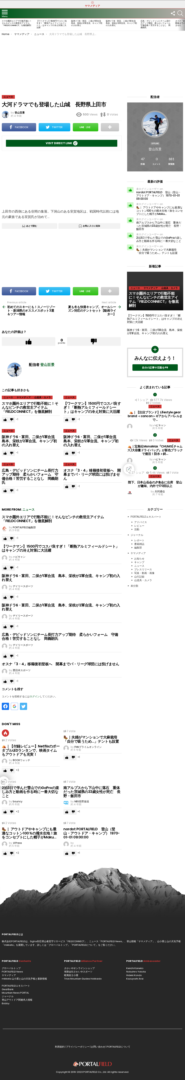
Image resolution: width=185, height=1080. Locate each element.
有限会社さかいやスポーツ (78, 971)
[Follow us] (173, 13)
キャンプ (139, 562)
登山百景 (155, 149)
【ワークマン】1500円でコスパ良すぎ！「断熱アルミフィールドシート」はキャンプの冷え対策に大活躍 (51, 24)
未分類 (134, 585)
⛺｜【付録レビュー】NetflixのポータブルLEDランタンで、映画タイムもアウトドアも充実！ (31, 750)
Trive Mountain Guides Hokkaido (83, 978)
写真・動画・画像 (144, 573)
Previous (2, 24)
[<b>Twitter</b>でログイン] (23, 706)
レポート (139, 540)
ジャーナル (137, 535)
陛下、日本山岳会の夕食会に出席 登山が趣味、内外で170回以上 (155, 484)
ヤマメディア (92, 5)
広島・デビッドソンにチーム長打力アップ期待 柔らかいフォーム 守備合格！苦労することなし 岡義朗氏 (156, 24)
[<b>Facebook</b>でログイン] (5, 706)
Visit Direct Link (59, 143)
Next (183, 24)
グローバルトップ (58, 945)
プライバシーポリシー (77, 1046)
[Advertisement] (92, 62)
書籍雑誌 (139, 544)
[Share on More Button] (110, 127)
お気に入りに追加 (91, 225)
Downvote (94, 341)
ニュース (8, 397)
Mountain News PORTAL (15, 992)
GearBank (8, 989)
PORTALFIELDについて (84, 945)
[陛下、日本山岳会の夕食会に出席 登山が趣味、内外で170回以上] (155, 469)
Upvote (28, 341)
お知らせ (139, 558)
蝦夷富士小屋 (71, 975)
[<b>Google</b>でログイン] (14, 706)
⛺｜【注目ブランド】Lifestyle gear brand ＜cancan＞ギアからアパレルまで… (155, 416)
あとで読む (31, 225)
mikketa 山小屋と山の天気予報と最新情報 (24, 978)
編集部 (138, 547)
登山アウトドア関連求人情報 (17, 1000)
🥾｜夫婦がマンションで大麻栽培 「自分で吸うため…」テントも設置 (92, 739)
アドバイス (140, 522)
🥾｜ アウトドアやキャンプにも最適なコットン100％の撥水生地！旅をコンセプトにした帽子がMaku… (29, 833)
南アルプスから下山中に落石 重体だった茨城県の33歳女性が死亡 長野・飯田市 (92, 791)
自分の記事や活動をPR (155, 367)
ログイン (35, 696)
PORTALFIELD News (12, 971)
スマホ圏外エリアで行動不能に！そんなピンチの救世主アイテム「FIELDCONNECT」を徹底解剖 (17, 23)
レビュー (139, 525)
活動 (136, 529)
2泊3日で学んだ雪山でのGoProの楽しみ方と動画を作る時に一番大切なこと (30, 791)
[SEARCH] (180, 13)
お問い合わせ (98, 1046)
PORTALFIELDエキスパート (146, 516)
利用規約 (59, 1046)
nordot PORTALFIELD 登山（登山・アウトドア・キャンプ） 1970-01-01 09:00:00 (91, 833)
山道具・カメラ (42, 397)
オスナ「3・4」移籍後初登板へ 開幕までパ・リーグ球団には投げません (92, 474)
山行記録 (139, 576)
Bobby (5, 1003)
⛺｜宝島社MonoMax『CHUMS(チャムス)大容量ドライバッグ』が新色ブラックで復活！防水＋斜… (155, 450)
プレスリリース (143, 569)
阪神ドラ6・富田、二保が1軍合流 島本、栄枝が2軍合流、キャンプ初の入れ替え (87, 23)
